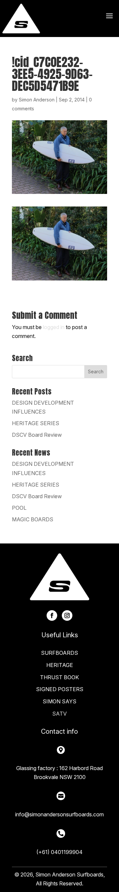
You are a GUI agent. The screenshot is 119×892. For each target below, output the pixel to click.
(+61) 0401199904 (59, 852)
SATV (59, 713)
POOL (19, 507)
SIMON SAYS (59, 701)
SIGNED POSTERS (59, 689)
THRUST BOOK (59, 677)
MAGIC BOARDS (32, 519)
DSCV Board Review (37, 434)
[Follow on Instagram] (67, 615)
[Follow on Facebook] (52, 615)
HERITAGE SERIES (35, 423)
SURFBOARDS (59, 653)
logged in (53, 327)
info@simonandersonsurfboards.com (59, 814)
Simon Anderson (37, 99)
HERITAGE (59, 665)
